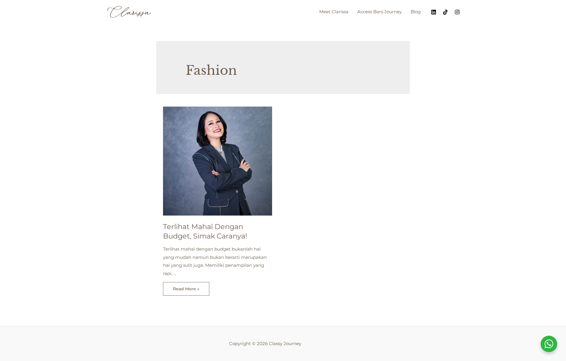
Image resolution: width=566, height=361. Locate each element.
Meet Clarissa (333, 11)
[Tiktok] (445, 12)
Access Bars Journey (379, 11)
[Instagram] (457, 12)
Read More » (186, 290)
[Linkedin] (433, 12)
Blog (416, 11)
